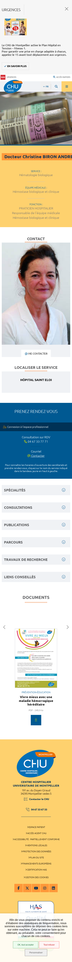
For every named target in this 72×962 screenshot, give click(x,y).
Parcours (13, 542)
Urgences (11, 77)
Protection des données (37, 851)
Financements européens (36, 863)
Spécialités (15, 490)
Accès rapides (63, 77)
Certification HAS (37, 869)
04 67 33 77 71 (37, 441)
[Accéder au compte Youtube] (36, 888)
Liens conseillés (20, 577)
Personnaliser (36, 952)
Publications (16, 525)
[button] (5, 627)
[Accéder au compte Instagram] (45, 888)
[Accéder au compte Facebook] (18, 888)
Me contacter (37, 353)
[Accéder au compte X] (27, 888)
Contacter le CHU (39, 799)
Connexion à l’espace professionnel (27, 426)
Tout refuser (49, 945)
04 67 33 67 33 (39, 809)
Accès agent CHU (36, 833)
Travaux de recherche (26, 560)
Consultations (18, 507)
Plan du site (37, 857)
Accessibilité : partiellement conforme (37, 839)
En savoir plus (17, 66)
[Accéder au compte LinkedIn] (53, 888)
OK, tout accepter (25, 945)
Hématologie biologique (36, 175)
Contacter (38, 455)
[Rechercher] (56, 86)
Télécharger (36, 720)
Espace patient (37, 827)
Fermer (67, 9)
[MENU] (67, 86)
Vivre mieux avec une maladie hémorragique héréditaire (36, 700)
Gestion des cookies (37, 877)
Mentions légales (37, 845)
